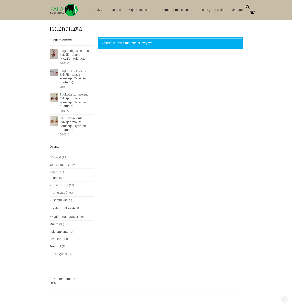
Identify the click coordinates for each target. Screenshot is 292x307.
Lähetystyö (59, 192)
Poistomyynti (59, 231)
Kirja (55, 178)
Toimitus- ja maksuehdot (174, 9)
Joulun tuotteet (60, 164)
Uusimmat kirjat (63, 207)
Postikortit (57, 239)
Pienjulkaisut (61, 200)
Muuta (54, 224)
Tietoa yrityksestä (212, 9)
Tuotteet (115, 9)
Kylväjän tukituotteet (64, 216)
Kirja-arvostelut (139, 9)
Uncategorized (59, 253)
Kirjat (53, 172)
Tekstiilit (55, 246)
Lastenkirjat (60, 185)
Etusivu (97, 9)
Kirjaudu (237, 9)
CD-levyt (55, 157)
